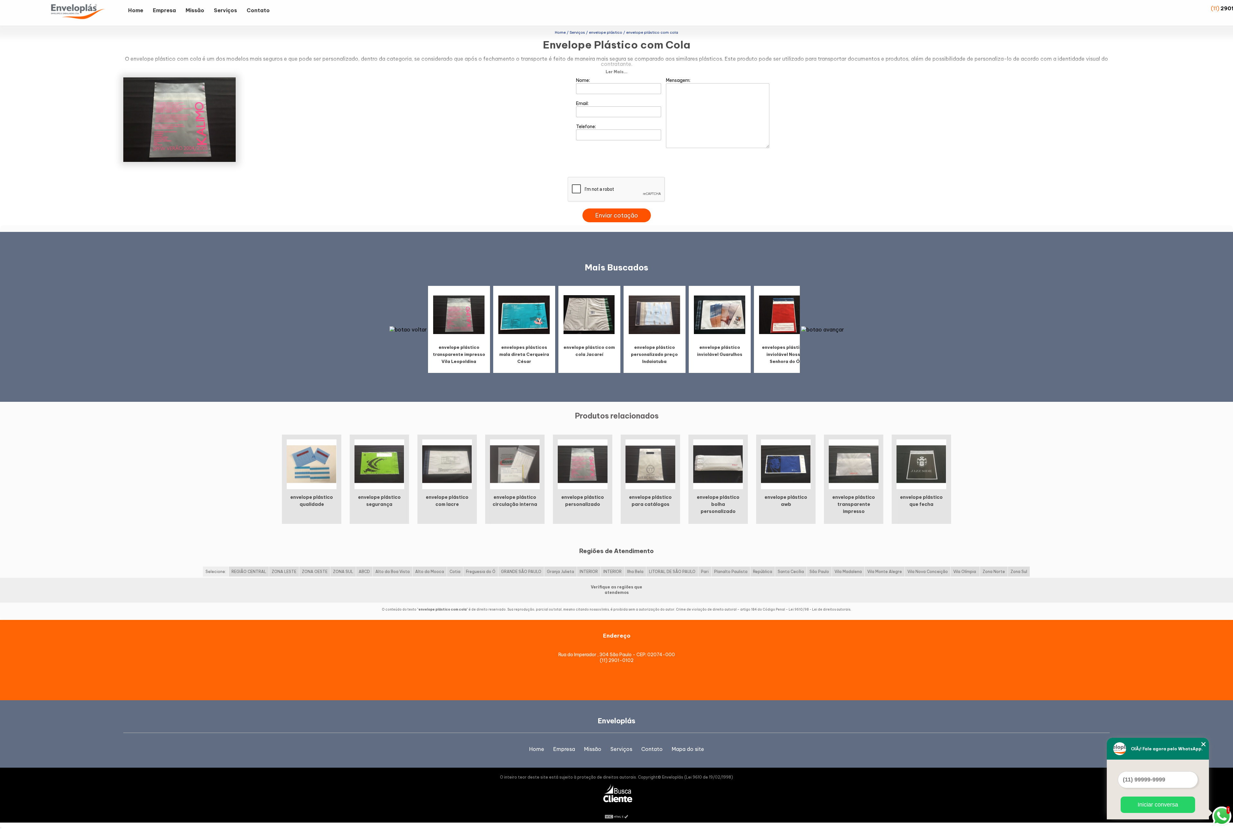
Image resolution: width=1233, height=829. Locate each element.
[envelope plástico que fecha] (921, 464)
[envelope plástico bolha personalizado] (718, 464)
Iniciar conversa (1158, 804)
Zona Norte (994, 571)
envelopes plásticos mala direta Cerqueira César (524, 354)
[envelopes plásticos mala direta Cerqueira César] (524, 314)
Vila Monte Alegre (884, 571)
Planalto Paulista (731, 571)
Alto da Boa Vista (392, 571)
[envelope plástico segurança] (379, 464)
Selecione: (216, 571)
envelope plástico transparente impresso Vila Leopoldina (459, 354)
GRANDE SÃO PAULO (521, 571)
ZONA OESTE (315, 571)
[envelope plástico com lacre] (447, 464)
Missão (195, 10)
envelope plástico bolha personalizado (718, 504)
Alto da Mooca (429, 571)
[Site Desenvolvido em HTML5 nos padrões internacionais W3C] (616, 816)
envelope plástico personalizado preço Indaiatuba (654, 354)
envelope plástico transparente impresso (853, 504)
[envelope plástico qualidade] (311, 464)
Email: (583, 103)
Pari (705, 571)
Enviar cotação (616, 215)
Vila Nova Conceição (927, 571)
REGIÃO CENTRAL (249, 571)
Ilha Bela (635, 571)
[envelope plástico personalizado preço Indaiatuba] (654, 314)
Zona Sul (1018, 571)
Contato (258, 10)
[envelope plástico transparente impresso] (853, 464)
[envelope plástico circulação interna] (515, 464)
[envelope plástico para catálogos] (650, 464)
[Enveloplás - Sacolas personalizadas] (86, 13)
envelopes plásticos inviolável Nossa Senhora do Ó (785, 354)
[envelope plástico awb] (786, 464)
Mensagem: (678, 80)
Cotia (455, 571)
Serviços (225, 10)
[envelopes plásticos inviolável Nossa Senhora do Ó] (784, 314)
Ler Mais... (616, 71)
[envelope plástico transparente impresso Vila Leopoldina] (459, 314)
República (762, 571)
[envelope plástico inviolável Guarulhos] (719, 314)
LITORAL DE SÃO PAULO (672, 571)
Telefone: (586, 126)
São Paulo (819, 571)
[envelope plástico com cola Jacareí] (589, 314)
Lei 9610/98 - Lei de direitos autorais (819, 609)
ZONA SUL (343, 571)
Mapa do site (688, 749)
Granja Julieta (560, 571)
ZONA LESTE (284, 571)
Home (135, 10)
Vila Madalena (848, 571)
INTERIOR (589, 571)
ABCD (364, 571)
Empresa (164, 10)
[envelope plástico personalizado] (582, 464)
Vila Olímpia (965, 571)
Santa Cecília (791, 571)
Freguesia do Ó (480, 571)
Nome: (583, 80)
